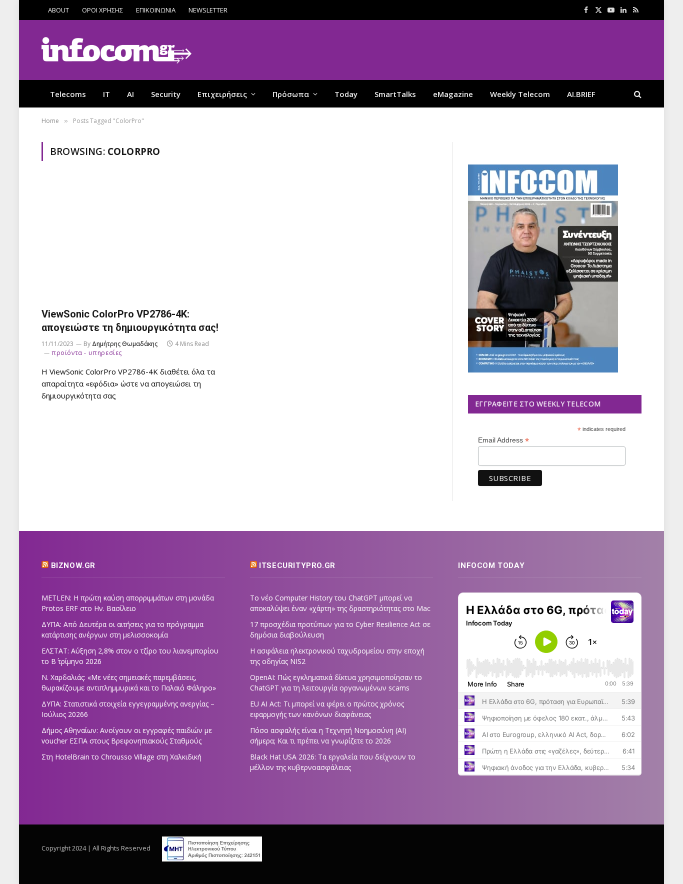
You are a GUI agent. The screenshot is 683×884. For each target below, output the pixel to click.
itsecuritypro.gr (297, 565)
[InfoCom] (117, 50)
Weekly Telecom (520, 94)
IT (106, 94)
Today (346, 94)
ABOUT (58, 10)
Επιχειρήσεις (222, 94)
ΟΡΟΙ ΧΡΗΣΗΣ (102, 10)
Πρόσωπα (290, 94)
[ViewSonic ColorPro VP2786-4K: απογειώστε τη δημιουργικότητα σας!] (136, 240)
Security (165, 94)
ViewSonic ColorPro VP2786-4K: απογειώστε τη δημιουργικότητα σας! (130, 321)
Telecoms (68, 94)
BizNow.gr (73, 565)
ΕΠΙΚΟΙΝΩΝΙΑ (156, 10)
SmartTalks (395, 94)
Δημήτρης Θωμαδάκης (125, 344)
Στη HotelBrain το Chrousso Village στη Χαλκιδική (122, 757)
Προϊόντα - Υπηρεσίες (87, 352)
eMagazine (453, 94)
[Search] (637, 93)
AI (130, 94)
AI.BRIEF (581, 94)
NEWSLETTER (208, 10)
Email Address (503, 440)
